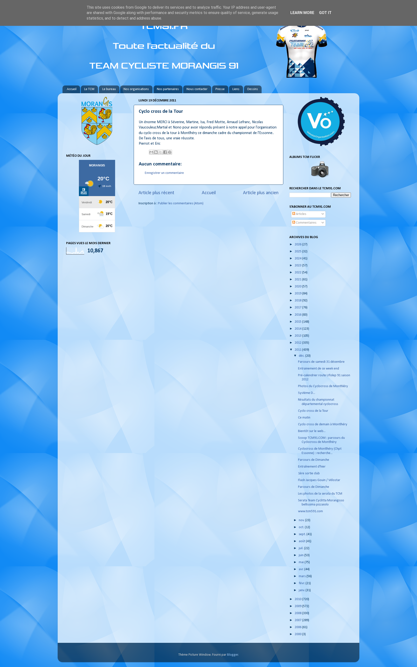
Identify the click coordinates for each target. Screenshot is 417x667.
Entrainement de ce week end (318, 368)
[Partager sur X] (160, 152)
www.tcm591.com (310, 511)
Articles (300, 214)
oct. (302, 527)
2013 (298, 336)
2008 (298, 613)
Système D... (306, 393)
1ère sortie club (309, 473)
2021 (298, 279)
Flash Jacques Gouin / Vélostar (319, 480)
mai (302, 562)
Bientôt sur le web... (312, 431)
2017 (298, 307)
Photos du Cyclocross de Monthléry (323, 386)
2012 (298, 343)
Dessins (252, 89)
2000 (298, 634)
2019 (298, 293)
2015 (298, 322)
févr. (302, 583)
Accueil (71, 89)
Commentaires (305, 223)
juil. (301, 548)
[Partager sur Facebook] (165, 152)
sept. (302, 534)
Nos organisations (136, 89)
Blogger (232, 655)
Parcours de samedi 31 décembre (321, 362)
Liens (235, 89)
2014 (298, 329)
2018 (298, 300)
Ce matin (304, 417)
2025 (298, 251)
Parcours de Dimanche (313, 460)
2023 (298, 265)
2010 (298, 599)
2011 (298, 350)
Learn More (302, 12)
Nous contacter (197, 89)
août (302, 541)
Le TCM (89, 89)
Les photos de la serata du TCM (320, 494)
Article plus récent (156, 193)
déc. (302, 356)
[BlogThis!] (155, 152)
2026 (298, 244)
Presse (220, 89)
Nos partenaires (168, 89)
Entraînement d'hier (312, 466)
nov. (302, 520)
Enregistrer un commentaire (164, 173)
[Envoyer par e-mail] (151, 152)
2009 (298, 606)
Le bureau (109, 89)
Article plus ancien (260, 193)
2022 (298, 272)
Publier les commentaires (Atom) (180, 203)
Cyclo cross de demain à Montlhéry (322, 424)
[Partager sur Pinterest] (169, 152)
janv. (302, 590)
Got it (325, 12)
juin (301, 555)
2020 (298, 286)
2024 (298, 258)
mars (302, 576)
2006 (298, 627)
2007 (298, 620)
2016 (298, 315)
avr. (301, 569)
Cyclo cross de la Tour (313, 411)
